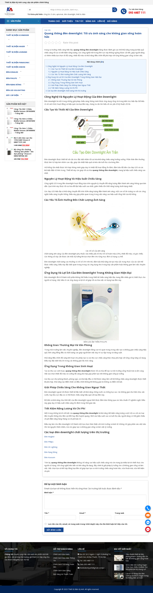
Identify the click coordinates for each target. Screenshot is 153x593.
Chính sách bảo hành (61, 554)
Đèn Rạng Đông (13, 84)
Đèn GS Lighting (50, 447)
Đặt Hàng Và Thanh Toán (63, 574)
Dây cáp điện (12, 95)
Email (82, 513)
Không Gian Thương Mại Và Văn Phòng (65, 80)
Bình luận (49, 492)
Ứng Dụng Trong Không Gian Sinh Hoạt (65, 82)
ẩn (102, 62)
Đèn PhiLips (11, 78)
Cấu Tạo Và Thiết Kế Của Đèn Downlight (65, 69)
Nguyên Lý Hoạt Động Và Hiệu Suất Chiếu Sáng (68, 71)
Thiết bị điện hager (15, 46)
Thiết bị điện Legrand (16, 52)
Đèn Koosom (49, 457)
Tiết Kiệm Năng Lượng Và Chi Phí (62, 88)
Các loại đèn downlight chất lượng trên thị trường (66, 91)
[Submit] (114, 9)
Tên (46, 513)
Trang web (119, 513)
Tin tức (79, 21)
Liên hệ (101, 21)
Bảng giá (90, 21)
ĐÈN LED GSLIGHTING (15, 90)
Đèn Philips (48, 442)
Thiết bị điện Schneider (17, 35)
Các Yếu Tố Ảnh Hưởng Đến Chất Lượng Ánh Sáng (69, 74)
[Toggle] (9, 39)
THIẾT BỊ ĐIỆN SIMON (15, 67)
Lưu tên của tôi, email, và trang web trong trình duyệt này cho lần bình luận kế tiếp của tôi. (88, 524)
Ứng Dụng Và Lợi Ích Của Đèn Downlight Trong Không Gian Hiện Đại (73, 77)
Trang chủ (54, 21)
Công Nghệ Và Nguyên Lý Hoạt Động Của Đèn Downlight (69, 66)
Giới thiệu (67, 21)
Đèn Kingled (12, 72)
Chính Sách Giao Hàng (61, 570)
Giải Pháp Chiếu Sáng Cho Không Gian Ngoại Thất (69, 85)
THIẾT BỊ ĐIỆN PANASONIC (18, 62)
